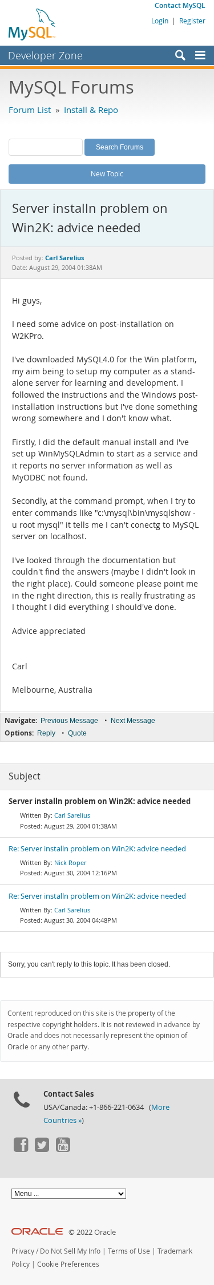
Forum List (30, 109)
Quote (77, 733)
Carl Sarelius (72, 815)
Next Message (133, 721)
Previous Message (69, 721)
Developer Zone (45, 55)
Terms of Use (129, 1251)
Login (159, 20)
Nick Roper (70, 862)
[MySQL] (32, 24)
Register (192, 20)
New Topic (107, 173)
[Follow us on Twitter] (42, 1149)
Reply (46, 733)
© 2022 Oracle (92, 1232)
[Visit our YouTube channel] (63, 1149)
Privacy (22, 1251)
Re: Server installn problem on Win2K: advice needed (97, 849)
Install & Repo (91, 109)
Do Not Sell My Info (70, 1251)
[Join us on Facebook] (20, 1149)
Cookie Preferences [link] (68, 1264)
